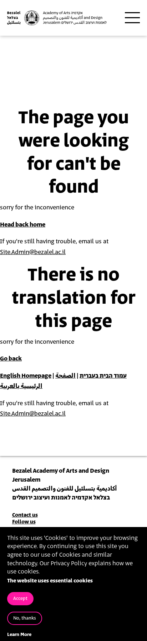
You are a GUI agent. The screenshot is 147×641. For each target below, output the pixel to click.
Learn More (19, 634)
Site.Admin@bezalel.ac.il (33, 252)
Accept (20, 598)
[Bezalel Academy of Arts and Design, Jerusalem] (57, 18)
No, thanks (24, 618)
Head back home (22, 224)
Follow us (24, 522)
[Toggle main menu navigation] (132, 18)
